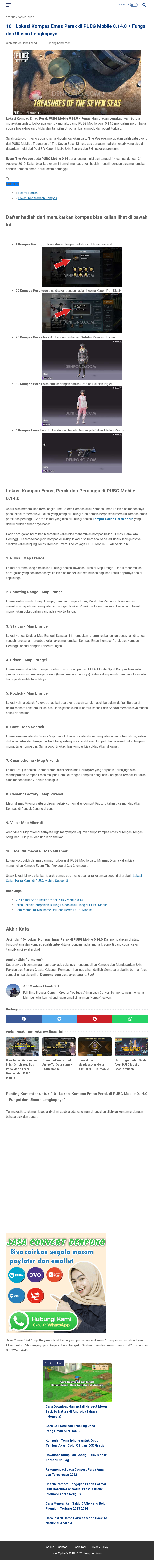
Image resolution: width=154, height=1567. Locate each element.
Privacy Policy (99, 1547)
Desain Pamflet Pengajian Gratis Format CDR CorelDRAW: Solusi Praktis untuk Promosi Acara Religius (76, 1489)
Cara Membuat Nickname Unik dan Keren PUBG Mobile (54, 910)
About (50, 1547)
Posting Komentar (58, 43)
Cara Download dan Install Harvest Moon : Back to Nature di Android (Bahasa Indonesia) (77, 1411)
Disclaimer (79, 1547)
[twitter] (59, 1019)
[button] (7, 178)
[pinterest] (94, 1019)
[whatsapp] (130, 1019)
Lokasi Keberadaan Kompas (37, 198)
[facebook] (24, 1019)
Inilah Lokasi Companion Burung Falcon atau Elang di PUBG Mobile (62, 905)
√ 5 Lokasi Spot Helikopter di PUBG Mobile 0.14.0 (50, 900)
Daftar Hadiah (28, 193)
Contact (63, 1547)
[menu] (8, 5)
